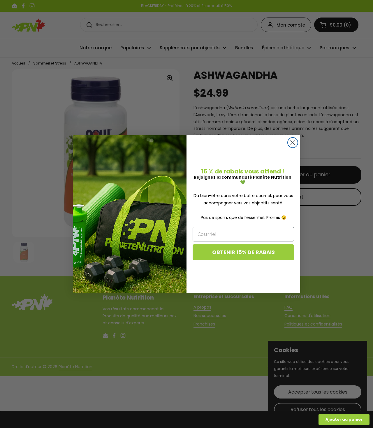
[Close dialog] (293, 143)
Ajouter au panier (344, 419)
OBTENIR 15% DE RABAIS (243, 252)
